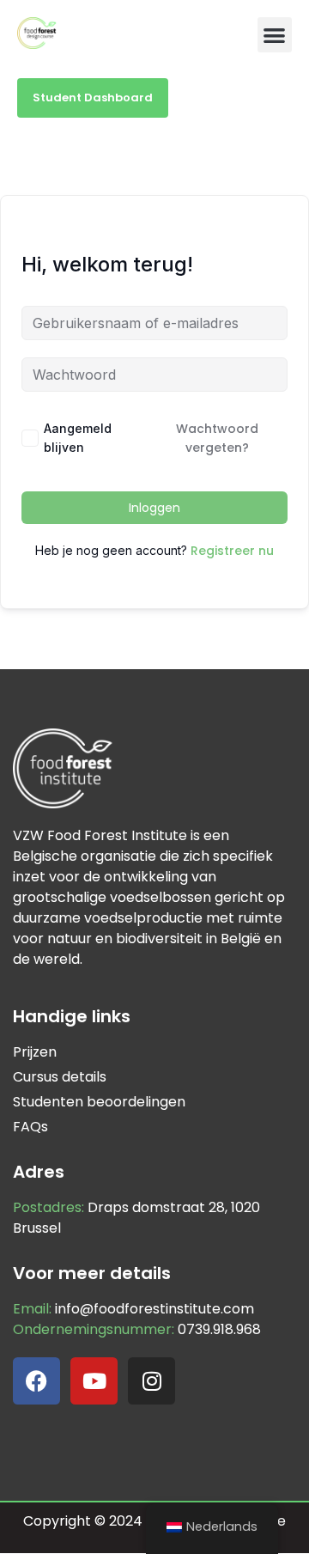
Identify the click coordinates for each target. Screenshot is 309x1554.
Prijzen (35, 1052)
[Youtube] (94, 1381)
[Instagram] (151, 1381)
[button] (275, 34)
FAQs (30, 1127)
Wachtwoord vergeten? (217, 438)
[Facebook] (36, 1381)
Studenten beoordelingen (99, 1102)
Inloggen (154, 507)
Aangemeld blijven (78, 437)
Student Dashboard (93, 97)
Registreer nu (232, 550)
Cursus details (59, 1077)
